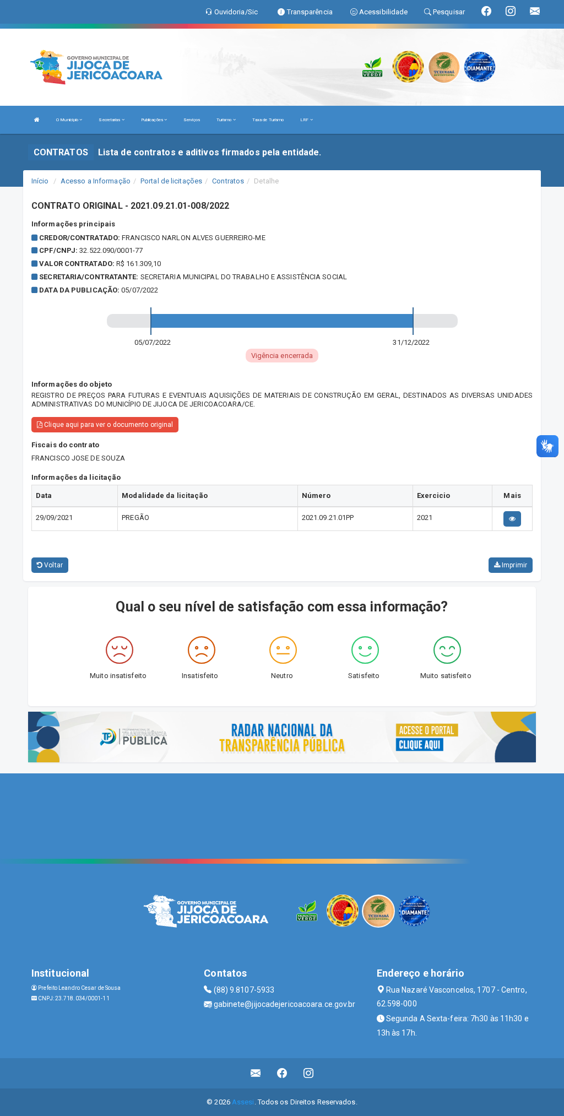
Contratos (228, 181)
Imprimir (513, 565)
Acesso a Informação (96, 181)
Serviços (191, 119)
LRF (305, 119)
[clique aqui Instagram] (308, 1073)
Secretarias (110, 119)
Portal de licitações (171, 181)
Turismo (224, 119)
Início (40, 181)
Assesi (243, 1102)
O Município (67, 119)
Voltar (52, 565)
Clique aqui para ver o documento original (107, 425)
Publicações (152, 119)
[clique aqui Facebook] (282, 1073)
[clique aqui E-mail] (255, 1073)
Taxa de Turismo (268, 119)
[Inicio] (37, 120)
